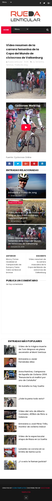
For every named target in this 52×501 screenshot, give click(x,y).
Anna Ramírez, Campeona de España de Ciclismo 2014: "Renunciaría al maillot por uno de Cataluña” (33, 376)
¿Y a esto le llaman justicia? (33, 461)
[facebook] (40, 3)
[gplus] (49, 3)
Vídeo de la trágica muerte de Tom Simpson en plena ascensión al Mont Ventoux (32, 349)
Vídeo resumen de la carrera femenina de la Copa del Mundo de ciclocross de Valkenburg (24, 241)
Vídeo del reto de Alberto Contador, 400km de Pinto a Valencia (33, 414)
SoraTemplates (19, 488)
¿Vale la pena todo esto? (31, 398)
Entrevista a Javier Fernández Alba (28, 360)
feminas (9, 65)
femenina (40, 62)
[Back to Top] (26, 497)
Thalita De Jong (21, 65)
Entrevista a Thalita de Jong (22, 192)
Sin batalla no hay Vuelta (31, 386)
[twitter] (44, 3)
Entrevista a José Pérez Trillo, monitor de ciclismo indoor (33, 425)
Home (6, 30)
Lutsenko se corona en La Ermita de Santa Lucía (31, 450)
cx (34, 62)
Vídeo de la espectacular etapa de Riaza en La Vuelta (33, 438)
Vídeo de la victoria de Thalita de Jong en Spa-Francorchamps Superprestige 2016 (25, 215)
